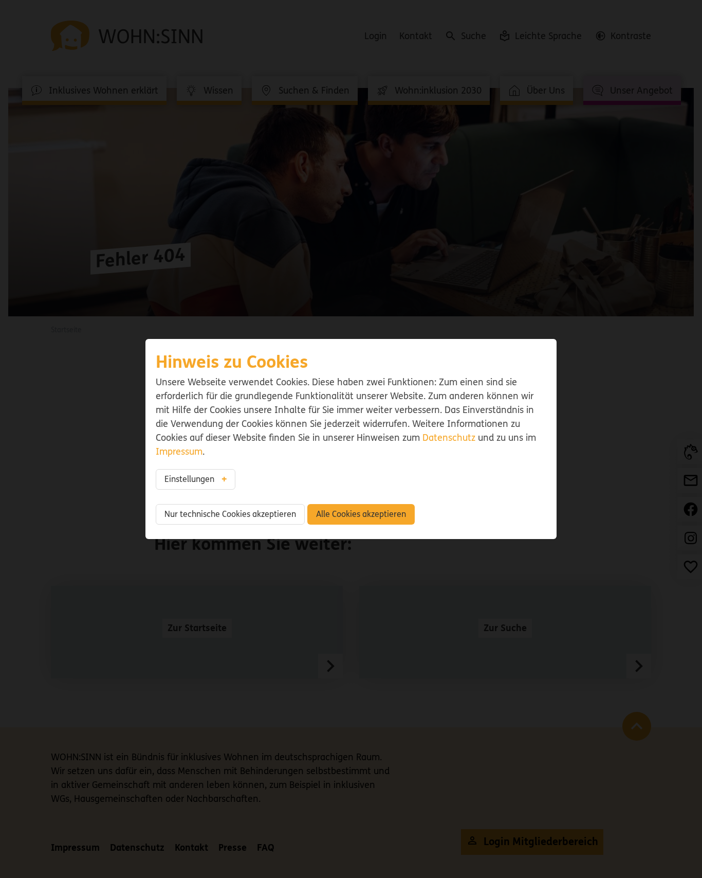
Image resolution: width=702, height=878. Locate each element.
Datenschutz (448, 437)
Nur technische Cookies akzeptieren (230, 514)
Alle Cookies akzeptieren (361, 514)
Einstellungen (189, 479)
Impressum (179, 451)
